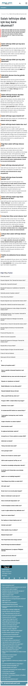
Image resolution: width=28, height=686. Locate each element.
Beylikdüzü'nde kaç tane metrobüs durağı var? (13, 591)
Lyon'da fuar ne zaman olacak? (9, 654)
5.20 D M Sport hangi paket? (8, 673)
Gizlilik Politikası (5, 569)
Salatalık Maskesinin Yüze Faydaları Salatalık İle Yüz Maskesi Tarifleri (13, 314)
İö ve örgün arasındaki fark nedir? (10, 679)
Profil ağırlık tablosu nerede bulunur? (11, 640)
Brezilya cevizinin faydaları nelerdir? (10, 632)
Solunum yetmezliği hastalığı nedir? (10, 626)
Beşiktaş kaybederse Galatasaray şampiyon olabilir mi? (14, 661)
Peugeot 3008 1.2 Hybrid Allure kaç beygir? (12, 630)
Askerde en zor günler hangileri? (10, 589)
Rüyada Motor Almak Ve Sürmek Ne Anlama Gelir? (14, 324)
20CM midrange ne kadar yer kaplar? (10, 646)
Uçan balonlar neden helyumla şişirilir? (11, 642)
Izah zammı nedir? (6, 677)
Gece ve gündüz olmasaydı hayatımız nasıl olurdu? (14, 587)
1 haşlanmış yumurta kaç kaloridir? (10, 634)
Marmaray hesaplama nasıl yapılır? (10, 649)
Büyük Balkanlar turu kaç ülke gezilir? (11, 596)
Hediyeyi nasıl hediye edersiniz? (9, 624)
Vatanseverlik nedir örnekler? (9, 617)
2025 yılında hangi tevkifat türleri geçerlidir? (12, 644)
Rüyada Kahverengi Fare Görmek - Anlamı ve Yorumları (12, 607)
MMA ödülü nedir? (6, 600)
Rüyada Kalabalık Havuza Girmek (10, 604)
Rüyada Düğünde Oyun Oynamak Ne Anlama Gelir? (14, 300)
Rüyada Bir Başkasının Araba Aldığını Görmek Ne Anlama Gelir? (13, 309)
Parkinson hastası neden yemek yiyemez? (12, 615)
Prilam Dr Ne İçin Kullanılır (7, 353)
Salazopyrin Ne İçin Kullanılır (8, 357)
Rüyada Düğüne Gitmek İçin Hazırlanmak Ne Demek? (12, 328)
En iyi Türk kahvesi (6, 658)
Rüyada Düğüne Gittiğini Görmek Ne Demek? (12, 349)
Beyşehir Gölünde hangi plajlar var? (10, 665)
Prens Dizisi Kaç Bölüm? (7, 297)
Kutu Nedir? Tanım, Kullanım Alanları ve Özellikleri (14, 675)
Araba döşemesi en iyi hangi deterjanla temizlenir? (14, 598)
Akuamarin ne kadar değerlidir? (9, 628)
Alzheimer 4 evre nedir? (7, 656)
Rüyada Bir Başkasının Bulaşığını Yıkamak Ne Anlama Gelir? (12, 341)
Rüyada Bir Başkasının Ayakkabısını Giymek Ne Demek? (13, 288)
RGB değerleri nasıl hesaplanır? (9, 602)
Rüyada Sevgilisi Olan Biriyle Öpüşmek (11, 622)
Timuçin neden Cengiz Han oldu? (10, 619)
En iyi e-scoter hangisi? (7, 638)
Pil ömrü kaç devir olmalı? (8, 671)
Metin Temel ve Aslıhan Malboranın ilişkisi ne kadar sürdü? (14, 652)
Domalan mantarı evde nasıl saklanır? (11, 611)
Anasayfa (3, 7)
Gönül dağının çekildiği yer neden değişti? (12, 647)
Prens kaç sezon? (5, 276)
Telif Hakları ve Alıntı (6, 573)
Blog (8, 14)
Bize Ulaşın (4, 575)
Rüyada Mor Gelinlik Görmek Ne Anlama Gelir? (13, 304)
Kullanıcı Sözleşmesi (6, 571)
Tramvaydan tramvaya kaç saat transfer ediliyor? (14, 669)
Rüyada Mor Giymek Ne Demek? (9, 284)
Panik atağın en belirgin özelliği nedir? (11, 609)
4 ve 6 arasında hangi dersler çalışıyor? (11, 636)
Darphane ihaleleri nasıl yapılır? (9, 667)
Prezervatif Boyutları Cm (7, 333)
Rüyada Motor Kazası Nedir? (8, 345)
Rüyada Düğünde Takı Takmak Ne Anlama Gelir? (13, 280)
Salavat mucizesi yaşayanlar (8, 336)
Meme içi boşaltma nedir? (8, 585)
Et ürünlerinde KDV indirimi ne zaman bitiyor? (12, 663)
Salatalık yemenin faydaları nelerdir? (10, 293)
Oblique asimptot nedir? (8, 594)
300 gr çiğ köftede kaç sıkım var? (10, 621)
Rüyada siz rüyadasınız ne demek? (10, 592)
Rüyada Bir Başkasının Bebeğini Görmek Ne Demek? (12, 319)
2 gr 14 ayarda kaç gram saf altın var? (11, 613)
